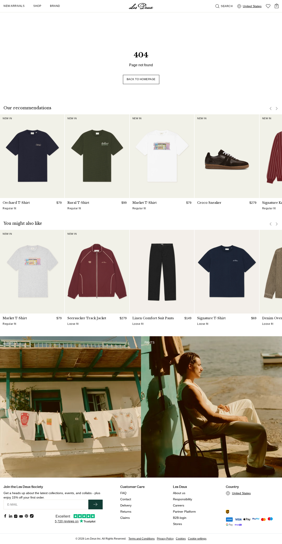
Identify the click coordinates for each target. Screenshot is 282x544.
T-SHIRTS (11, 342)
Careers (178, 505)
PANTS (149, 342)
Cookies (181, 538)
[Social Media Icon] (5, 516)
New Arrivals (14, 6)
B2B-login (179, 517)
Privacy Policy (165, 538)
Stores (177, 524)
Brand (55, 6)
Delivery (126, 505)
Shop (37, 6)
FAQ (123, 493)
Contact (125, 499)
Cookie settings (197, 538)
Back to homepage (141, 79)
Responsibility (182, 499)
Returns (125, 511)
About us (179, 493)
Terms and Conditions (141, 538)
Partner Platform (184, 511)
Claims (125, 517)
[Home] (141, 6)
